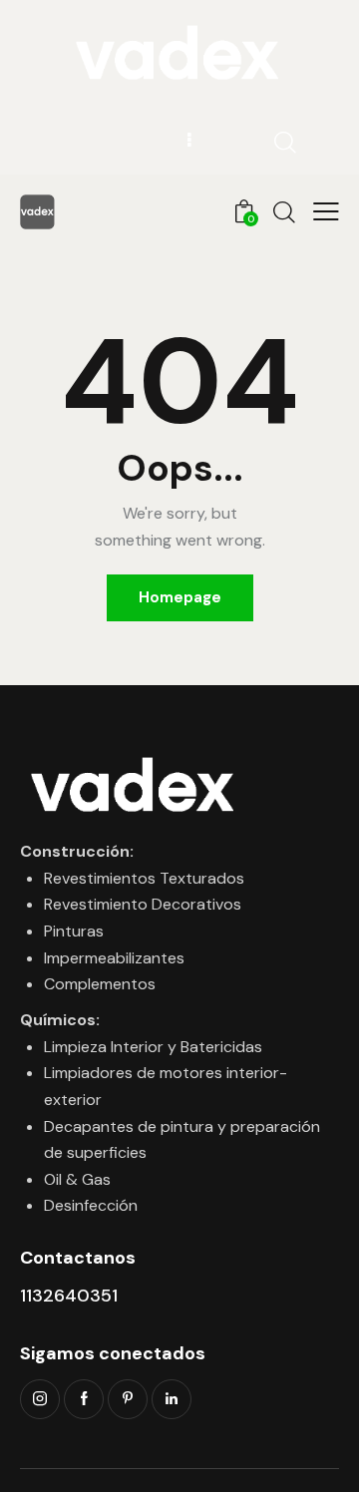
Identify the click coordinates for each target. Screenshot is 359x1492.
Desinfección (91, 1205)
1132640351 (69, 1295)
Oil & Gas (77, 1179)
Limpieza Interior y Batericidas (153, 1046)
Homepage (180, 597)
